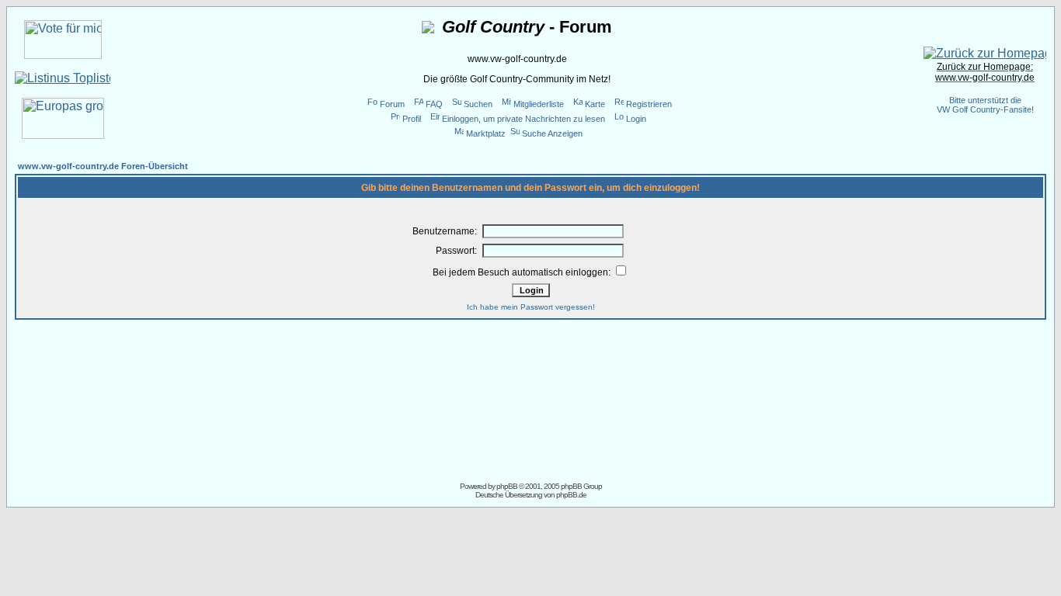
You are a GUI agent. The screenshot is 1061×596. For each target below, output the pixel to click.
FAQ (434, 104)
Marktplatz (486, 133)
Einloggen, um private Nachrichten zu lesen (523, 118)
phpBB (506, 486)
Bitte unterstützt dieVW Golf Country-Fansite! (985, 104)
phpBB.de (571, 494)
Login (636, 118)
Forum (392, 104)
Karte (595, 104)
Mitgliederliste (538, 104)
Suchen (478, 104)
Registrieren (649, 104)
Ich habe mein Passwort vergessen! (531, 307)
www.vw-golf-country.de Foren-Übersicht (103, 166)
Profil (411, 118)
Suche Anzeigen (552, 133)
